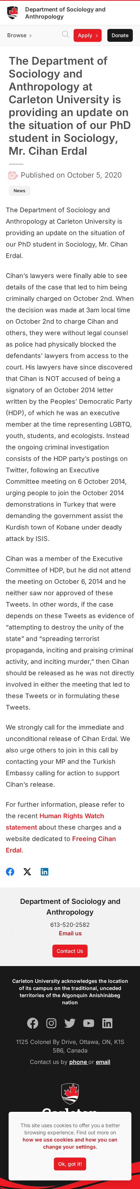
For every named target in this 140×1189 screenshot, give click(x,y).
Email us (70, 933)
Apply (85, 35)
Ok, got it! (70, 1164)
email (103, 1061)
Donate (120, 35)
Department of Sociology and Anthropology (65, 13)
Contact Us (70, 951)
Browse (17, 35)
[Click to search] (65, 35)
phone (78, 1061)
